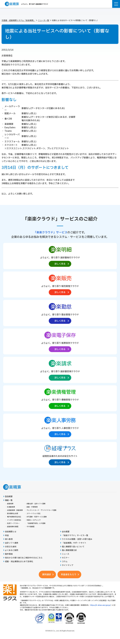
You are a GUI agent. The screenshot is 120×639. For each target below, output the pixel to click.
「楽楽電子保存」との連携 (36, 523)
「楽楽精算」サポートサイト (74, 543)
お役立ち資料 (10, 546)
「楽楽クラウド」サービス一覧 (75, 535)
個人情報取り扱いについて (73, 546)
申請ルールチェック (34, 520)
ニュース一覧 (43, 20)
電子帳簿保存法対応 (14, 517)
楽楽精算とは (10, 531)
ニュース (65, 554)
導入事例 (8, 539)
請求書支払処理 (12, 513)
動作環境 (8, 554)
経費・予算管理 (32, 507)
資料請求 (46, 574)
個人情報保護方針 (69, 550)
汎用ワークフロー (13, 523)
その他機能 (30, 527)
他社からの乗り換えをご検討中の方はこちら (23, 558)
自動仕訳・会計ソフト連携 (36, 504)
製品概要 (8, 496)
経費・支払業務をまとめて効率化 (19, 561)
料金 (7, 535)
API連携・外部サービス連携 (37, 517)
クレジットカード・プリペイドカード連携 (41, 510)
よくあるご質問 (11, 550)
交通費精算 (11, 507)
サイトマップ (67, 565)
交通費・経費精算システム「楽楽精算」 (18, 20)
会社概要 (65, 531)
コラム (65, 561)
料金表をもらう (68, 574)
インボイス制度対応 (14, 520)
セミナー (65, 558)
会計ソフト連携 (11, 543)
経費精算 (10, 504)
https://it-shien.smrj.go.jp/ (100, 605)
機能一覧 (8, 500)
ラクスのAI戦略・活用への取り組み (77, 539)
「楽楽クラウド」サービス (50, 232)
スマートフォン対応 (33, 513)
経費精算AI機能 (12, 527)
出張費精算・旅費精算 (15, 510)
